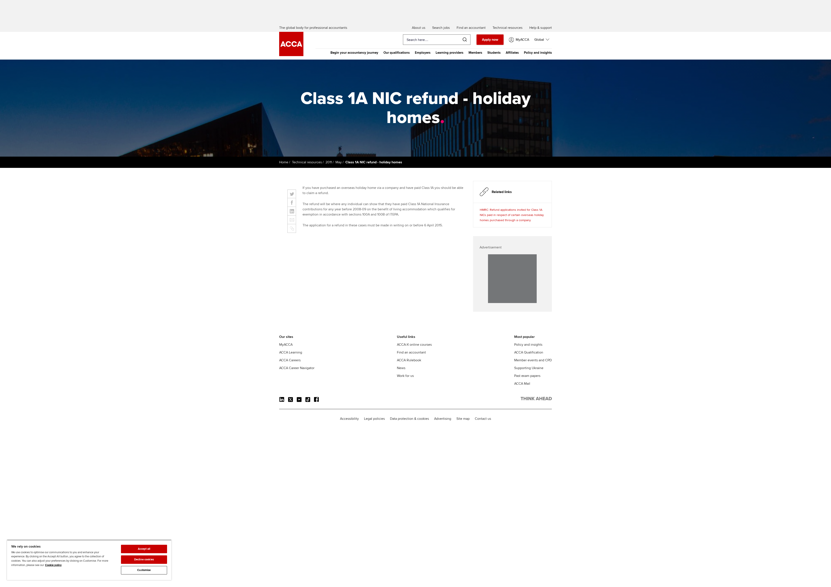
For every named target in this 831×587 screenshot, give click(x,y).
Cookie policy (53, 565)
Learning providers (449, 53)
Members (475, 53)
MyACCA (286, 344)
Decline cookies (144, 559)
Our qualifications (396, 53)
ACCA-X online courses (414, 344)
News (401, 368)
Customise (144, 570)
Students (494, 53)
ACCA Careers (290, 360)
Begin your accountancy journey (354, 53)
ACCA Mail (522, 383)
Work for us (405, 376)
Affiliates (512, 53)
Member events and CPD (533, 360)
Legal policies (374, 419)
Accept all (144, 549)
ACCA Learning (290, 352)
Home (283, 162)
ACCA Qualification (528, 352)
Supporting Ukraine (528, 368)
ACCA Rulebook (409, 360)
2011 (328, 162)
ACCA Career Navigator (296, 368)
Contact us (483, 419)
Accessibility (349, 419)
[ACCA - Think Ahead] (291, 55)
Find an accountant (411, 352)
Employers (422, 53)
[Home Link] (536, 399)
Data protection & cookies (409, 419)
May (338, 162)
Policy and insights (538, 53)
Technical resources (307, 162)
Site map (463, 419)
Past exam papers (527, 376)
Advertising (442, 419)
